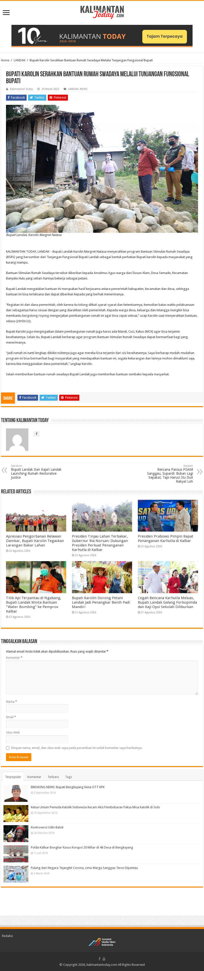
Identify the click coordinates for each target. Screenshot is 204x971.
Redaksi (7, 936)
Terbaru (53, 777)
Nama (11, 701)
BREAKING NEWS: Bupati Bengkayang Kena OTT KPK (67, 787)
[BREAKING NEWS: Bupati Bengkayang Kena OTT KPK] (15, 793)
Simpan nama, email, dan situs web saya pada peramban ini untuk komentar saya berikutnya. (76, 748)
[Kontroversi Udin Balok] (15, 833)
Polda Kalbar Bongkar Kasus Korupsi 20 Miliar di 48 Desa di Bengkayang (82, 847)
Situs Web (13, 732)
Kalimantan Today (21, 89)
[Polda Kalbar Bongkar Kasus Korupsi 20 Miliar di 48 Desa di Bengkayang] (15, 853)
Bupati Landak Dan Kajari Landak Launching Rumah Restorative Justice (36, 471)
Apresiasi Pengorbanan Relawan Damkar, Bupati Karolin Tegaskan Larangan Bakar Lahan (35, 540)
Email (11, 717)
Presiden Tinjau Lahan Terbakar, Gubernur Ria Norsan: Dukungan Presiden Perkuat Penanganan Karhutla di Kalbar (100, 543)
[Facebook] (99, 959)
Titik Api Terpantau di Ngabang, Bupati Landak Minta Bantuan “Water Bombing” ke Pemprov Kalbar (33, 605)
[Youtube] (104, 959)
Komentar (14, 658)
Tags (68, 777)
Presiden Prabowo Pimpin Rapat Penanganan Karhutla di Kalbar (165, 538)
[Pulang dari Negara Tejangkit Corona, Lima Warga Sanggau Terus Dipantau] (15, 874)
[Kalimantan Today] (102, 12)
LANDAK (19, 60)
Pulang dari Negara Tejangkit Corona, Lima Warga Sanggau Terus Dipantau (84, 868)
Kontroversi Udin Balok (47, 827)
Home (5, 60)
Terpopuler (13, 777)
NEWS (83, 89)
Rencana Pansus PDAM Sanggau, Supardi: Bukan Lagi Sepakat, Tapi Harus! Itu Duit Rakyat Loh (170, 473)
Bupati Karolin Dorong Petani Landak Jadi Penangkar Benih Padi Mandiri (101, 602)
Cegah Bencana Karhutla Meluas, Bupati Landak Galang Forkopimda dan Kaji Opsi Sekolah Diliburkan (167, 602)
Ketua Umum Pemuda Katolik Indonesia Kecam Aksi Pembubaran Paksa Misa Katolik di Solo (95, 807)
